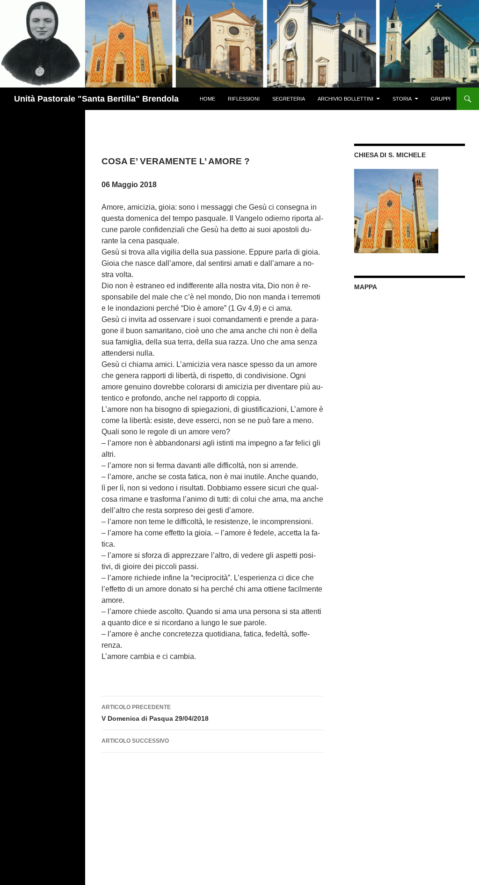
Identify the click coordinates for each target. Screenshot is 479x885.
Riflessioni (244, 99)
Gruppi (440, 99)
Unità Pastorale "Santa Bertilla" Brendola (96, 98)
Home (207, 99)
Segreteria (288, 99)
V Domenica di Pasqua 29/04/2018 (155, 713)
